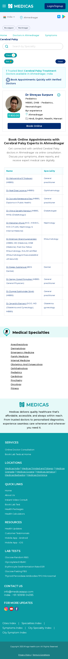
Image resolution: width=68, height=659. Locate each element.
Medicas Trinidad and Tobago (37, 468)
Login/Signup (55, 6)
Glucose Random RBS (17, 557)
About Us (10, 495)
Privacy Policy (24, 655)
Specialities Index (31, 623)
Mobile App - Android (16, 538)
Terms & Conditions (41, 655)
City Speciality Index (39, 627)
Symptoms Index (12, 627)
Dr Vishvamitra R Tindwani (19, 178)
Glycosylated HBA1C (15, 562)
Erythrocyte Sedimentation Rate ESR (25, 566)
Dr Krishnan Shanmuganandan (21, 239)
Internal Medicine (20, 360)
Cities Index (9, 623)
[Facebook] (17, 609)
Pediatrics (16, 372)
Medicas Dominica (37, 475)
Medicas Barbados (15, 475)
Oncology (16, 384)
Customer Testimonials (17, 533)
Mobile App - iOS (14, 542)
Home (3, 35)
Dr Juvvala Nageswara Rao (19, 198)
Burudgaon (9, 28)
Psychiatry (16, 380)
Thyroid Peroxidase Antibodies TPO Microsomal (30, 576)
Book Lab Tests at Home (18, 454)
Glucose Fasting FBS (16, 571)
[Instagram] (6, 609)
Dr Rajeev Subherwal (16, 267)
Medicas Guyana (25, 471)
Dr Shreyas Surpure (39, 94)
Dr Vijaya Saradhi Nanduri (19, 210)
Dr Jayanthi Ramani (16, 303)
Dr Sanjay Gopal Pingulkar (19, 279)
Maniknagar (23, 28)
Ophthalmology (19, 368)
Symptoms (51, 35)
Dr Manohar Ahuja (15, 223)
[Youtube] (11, 609)
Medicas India (12, 468)
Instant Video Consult (16, 499)
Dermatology (18, 348)
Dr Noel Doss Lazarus (16, 190)
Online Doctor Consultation (19, 449)
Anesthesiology (19, 344)
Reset (60, 61)
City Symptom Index (14, 632)
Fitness (15, 388)
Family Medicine (20, 356)
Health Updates (13, 528)
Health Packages (14, 509)
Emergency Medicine (22, 352)
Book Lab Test (12, 504)
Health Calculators (15, 513)
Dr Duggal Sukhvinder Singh (20, 291)
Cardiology (16, 376)
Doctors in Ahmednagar (26, 35)
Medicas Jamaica (45, 471)
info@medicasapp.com (18, 591)
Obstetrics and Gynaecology (27, 364)
